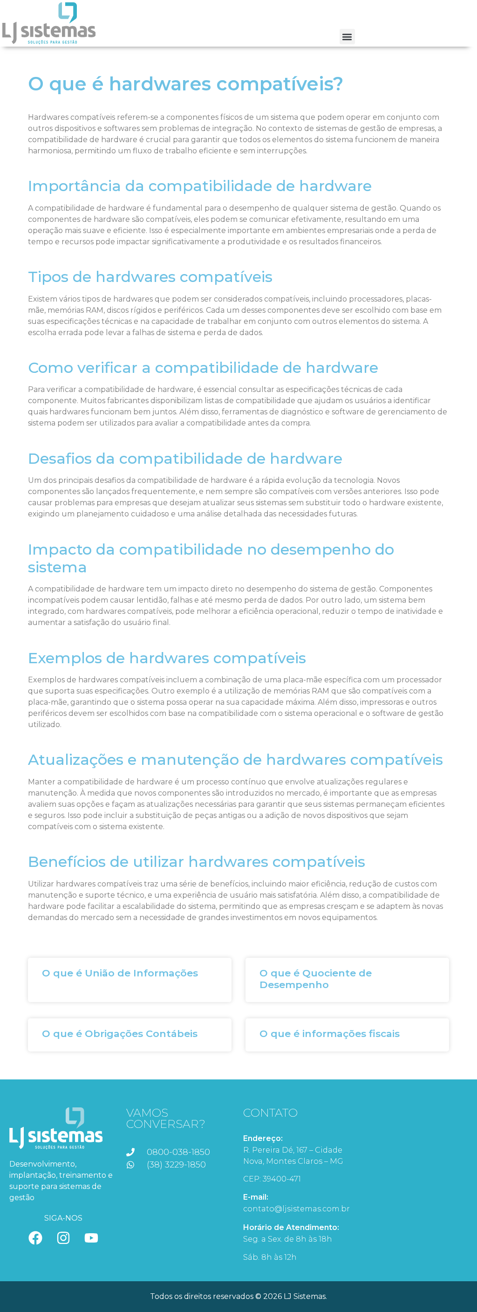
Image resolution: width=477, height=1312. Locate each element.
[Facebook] (35, 1238)
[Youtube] (91, 1238)
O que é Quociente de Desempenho (315, 978)
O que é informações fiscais (329, 1033)
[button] (347, 36)
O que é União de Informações (120, 973)
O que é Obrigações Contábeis (120, 1033)
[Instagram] (63, 1238)
